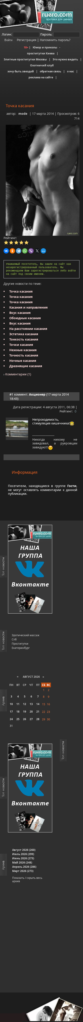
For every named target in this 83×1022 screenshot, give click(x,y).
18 (17, 711)
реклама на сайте (41, 77)
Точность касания (23, 355)
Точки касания (21, 345)
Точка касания (21, 291)
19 (24, 711)
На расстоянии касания (28, 329)
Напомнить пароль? (55, 40)
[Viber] (31, 251)
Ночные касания (22, 360)
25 (17, 719)
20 (31, 711)
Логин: (7, 34)
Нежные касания (23, 350)
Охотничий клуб (42, 65)
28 (37, 719)
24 (11, 719)
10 (11, 704)
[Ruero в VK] (30, 569)
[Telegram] (18, 251)
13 (31, 704)
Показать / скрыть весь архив (27, 879)
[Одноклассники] (12, 251)
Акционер (37, 394)
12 (24, 704)
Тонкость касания (23, 339)
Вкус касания (20, 313)
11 (17, 704)
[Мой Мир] (43, 251)
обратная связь (50, 71)
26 (24, 719)
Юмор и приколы (45, 47)
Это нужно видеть (65, 59)
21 (37, 711)
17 (11, 711)
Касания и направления (28, 307)
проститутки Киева (40, 53)
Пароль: (46, 34)
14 (37, 704)
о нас (70, 71)
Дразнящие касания (25, 366)
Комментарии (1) (17, 374)
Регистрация (26, 40)
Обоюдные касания (25, 318)
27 (31, 719)
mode (22, 113)
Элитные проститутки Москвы (25, 59)
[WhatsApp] (24, 251)
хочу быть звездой (21, 71)
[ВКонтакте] (6, 251)
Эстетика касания (23, 334)
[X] (37, 251)
